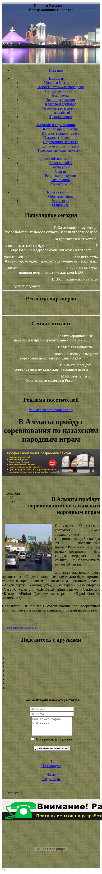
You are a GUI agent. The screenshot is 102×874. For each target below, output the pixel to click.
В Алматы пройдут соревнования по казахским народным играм (52, 367)
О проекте (60, 205)
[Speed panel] (51, 658)
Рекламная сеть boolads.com (51, 410)
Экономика (60, 180)
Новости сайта (60, 163)
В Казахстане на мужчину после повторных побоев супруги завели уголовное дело (51, 230)
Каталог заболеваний (60, 138)
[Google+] (51, 662)
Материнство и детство (60, 108)
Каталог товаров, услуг (60, 133)
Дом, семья (61, 95)
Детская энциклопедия (60, 146)
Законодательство (60, 100)
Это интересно (61, 184)
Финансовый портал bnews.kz (21, 627)
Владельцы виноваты (75, 347)
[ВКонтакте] (51, 671)
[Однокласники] (51, 683)
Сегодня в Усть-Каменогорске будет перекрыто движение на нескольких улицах (51, 262)
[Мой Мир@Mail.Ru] (51, 688)
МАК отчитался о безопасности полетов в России (57, 378)
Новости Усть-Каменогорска (60, 87)
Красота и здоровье (60, 104)
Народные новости (60, 91)
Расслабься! (60, 112)
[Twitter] (51, 679)
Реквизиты (60, 201)
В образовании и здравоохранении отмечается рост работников (51, 251)
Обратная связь (60, 196)
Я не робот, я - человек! (54, 739)
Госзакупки (60, 167)
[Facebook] (51, 675)
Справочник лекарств (60, 142)
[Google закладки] (51, 666)
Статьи (60, 171)
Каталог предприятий (60, 129)
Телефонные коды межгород (60, 150)
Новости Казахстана (60, 83)
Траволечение (60, 117)
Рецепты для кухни (60, 176)
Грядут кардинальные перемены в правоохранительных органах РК (53, 338)
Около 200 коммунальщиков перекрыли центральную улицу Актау (59, 356)
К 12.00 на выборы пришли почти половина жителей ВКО (58, 270)
